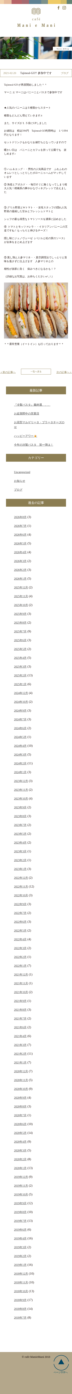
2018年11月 (21, 1282)
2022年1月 (20, 965)
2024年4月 (20, 745)
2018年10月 (21, 1291)
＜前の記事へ (8, 372)
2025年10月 (21, 605)
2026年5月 (20, 543)
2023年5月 (20, 833)
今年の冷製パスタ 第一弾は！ (33, 444)
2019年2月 (20, 1256)
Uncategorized (22, 472)
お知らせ (19, 480)
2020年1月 (20, 1168)
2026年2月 (20, 569)
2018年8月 (20, 1308)
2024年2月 (20, 763)
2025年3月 (20, 666)
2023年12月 (21, 781)
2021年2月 (20, 1053)
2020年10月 (21, 1088)
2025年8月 (20, 622)
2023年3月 (20, 851)
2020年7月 (20, 1115)
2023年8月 (20, 816)
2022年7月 (20, 913)
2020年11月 (21, 1080)
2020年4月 (20, 1141)
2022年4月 (20, 939)
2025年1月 (20, 684)
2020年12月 (21, 1071)
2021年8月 (20, 1009)
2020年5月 (20, 1132)
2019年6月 (20, 1229)
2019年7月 (20, 1220)
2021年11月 (21, 983)
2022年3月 (20, 948)
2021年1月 (20, 1062)
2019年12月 (21, 1176)
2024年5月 (20, 737)
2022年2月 (20, 957)
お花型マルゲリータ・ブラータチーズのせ (39, 425)
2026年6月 (20, 534)
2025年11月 (21, 596)
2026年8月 (20, 517)
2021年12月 (21, 974)
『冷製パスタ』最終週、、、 (32, 404)
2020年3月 (20, 1150)
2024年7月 (20, 719)
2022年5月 (20, 930)
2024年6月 (20, 728)
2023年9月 (20, 807)
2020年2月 (20, 1159)
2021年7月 (20, 1018)
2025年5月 (20, 649)
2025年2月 (20, 675)
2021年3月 (20, 1044)
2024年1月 (20, 772)
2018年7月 (20, 1317)
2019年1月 (20, 1264)
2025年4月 (20, 657)
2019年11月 (21, 1185)
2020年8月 (20, 1106)
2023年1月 (20, 869)
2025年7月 (20, 631)
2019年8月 (20, 1212)
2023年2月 (20, 860)
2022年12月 (21, 877)
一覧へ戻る (36, 371)
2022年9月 (20, 904)
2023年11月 (21, 789)
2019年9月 (20, 1203)
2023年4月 (20, 842)
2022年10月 (21, 895)
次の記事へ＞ (64, 372)
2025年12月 (21, 587)
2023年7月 (20, 825)
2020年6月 (20, 1124)
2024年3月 (20, 754)
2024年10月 (21, 701)
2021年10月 (21, 992)
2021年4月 (20, 1036)
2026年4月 (20, 552)
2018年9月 (20, 1300)
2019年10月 (21, 1194)
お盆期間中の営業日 (26, 413)
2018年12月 (21, 1273)
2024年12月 (21, 693)
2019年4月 (20, 1238)
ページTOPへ (61, 1372)
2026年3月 (20, 561)
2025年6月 (20, 640)
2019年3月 (20, 1247)
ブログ (18, 489)
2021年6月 (20, 1027)
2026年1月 (20, 578)
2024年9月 (20, 710)
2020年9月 (20, 1097)
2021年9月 (20, 1001)
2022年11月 (21, 886)
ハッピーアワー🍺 (25, 435)
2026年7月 (20, 525)
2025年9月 (20, 613)
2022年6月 (20, 921)
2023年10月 (21, 798)
